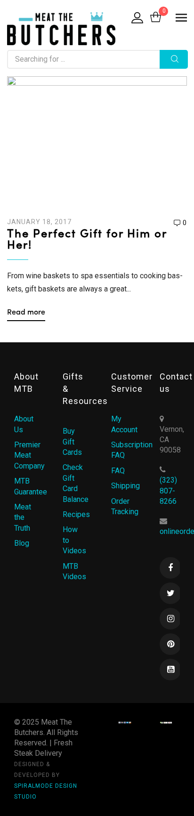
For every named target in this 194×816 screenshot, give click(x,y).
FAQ (118, 470)
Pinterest (170, 644)
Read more (26, 312)
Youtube (170, 669)
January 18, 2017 (39, 222)
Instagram (170, 619)
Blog (21, 543)
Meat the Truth (22, 517)
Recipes (76, 514)
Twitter (170, 593)
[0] (155, 18)
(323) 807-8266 (168, 491)
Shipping (125, 485)
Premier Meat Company (29, 455)
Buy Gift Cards (72, 442)
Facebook (170, 568)
